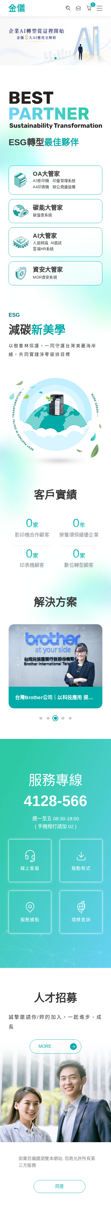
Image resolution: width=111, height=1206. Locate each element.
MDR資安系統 (45, 277)
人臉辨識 (40, 243)
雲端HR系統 (43, 249)
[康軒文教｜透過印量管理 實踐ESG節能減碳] (55, 655)
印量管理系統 (64, 181)
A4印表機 (41, 187)
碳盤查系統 (42, 215)
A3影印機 (41, 181)
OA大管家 (46, 173)
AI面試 (56, 243)
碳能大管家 (48, 207)
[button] (47, 58)
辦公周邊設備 (64, 187)
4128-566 (56, 801)
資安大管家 (48, 269)
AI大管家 (45, 235)
